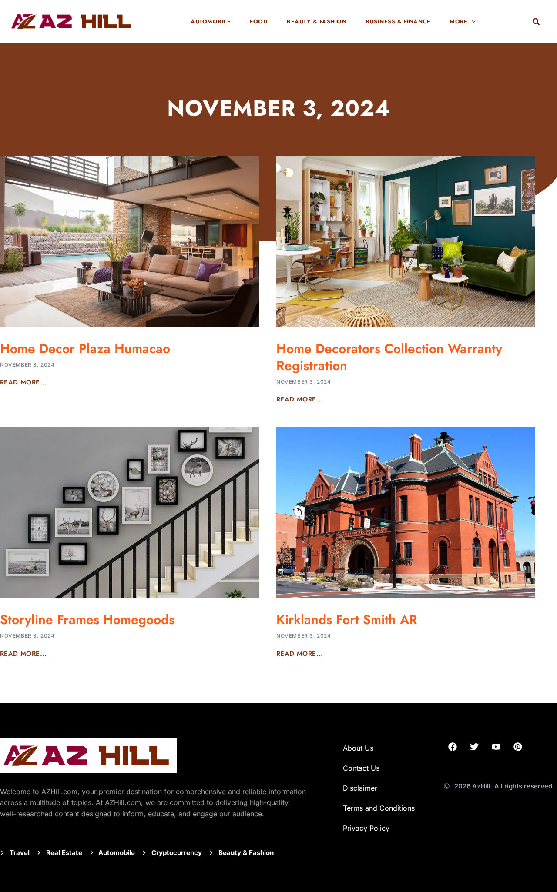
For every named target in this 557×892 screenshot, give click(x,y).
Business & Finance (398, 21)
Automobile (211, 21)
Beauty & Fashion (316, 21)
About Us (358, 748)
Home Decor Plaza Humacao (85, 348)
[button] (536, 21)
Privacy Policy (366, 828)
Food (259, 21)
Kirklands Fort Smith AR (346, 619)
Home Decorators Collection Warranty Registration (389, 357)
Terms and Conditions (379, 808)
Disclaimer (361, 788)
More (458, 21)
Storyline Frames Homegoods (87, 619)
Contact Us (361, 768)
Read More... (23, 382)
